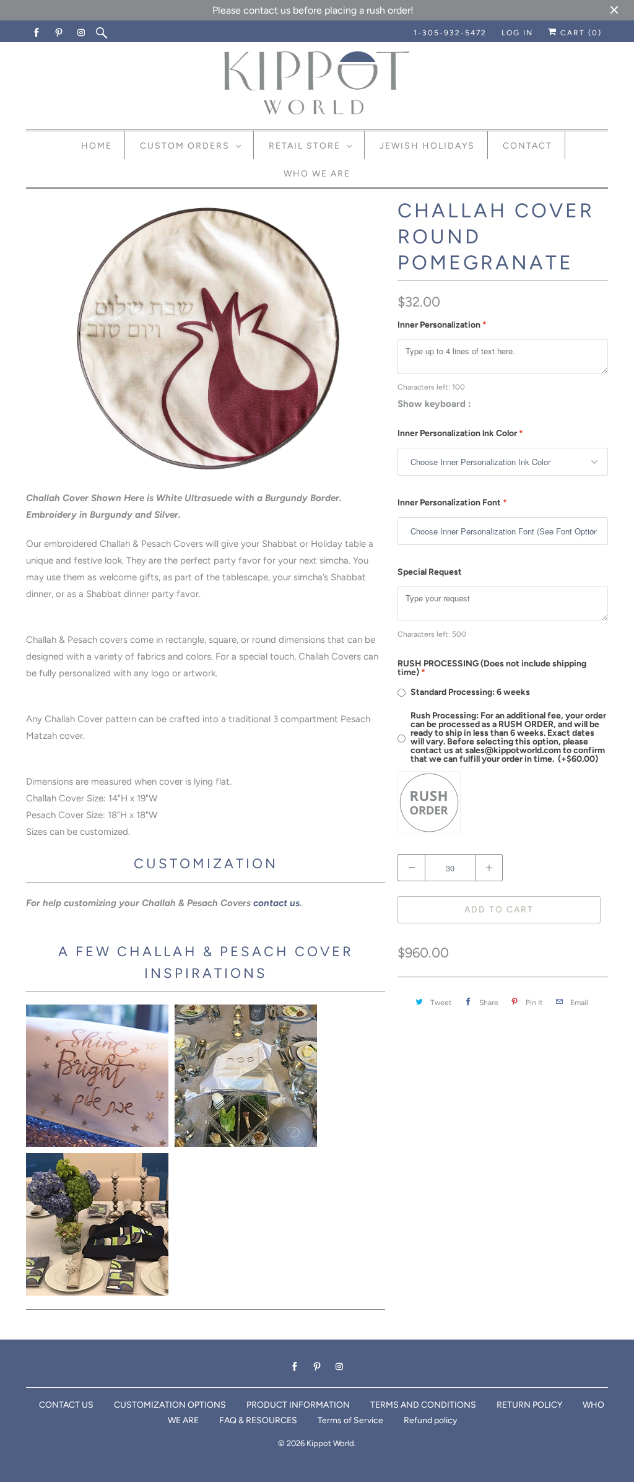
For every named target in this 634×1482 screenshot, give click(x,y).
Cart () (579, 32)
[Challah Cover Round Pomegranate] (205, 339)
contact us (276, 903)
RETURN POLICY (529, 1405)
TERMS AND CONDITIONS (423, 1405)
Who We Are (317, 173)
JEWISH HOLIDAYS (427, 146)
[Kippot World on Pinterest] (59, 33)
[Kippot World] (317, 84)
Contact (527, 146)
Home (96, 146)
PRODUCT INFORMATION (298, 1405)
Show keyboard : (434, 403)
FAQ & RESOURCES (258, 1420)
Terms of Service (350, 1420)
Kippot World (330, 1443)
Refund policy (430, 1420)
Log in (517, 32)
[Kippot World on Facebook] (37, 33)
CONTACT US (66, 1405)
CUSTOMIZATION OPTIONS (170, 1405)
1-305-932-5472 (450, 32)
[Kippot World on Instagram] (81, 33)
